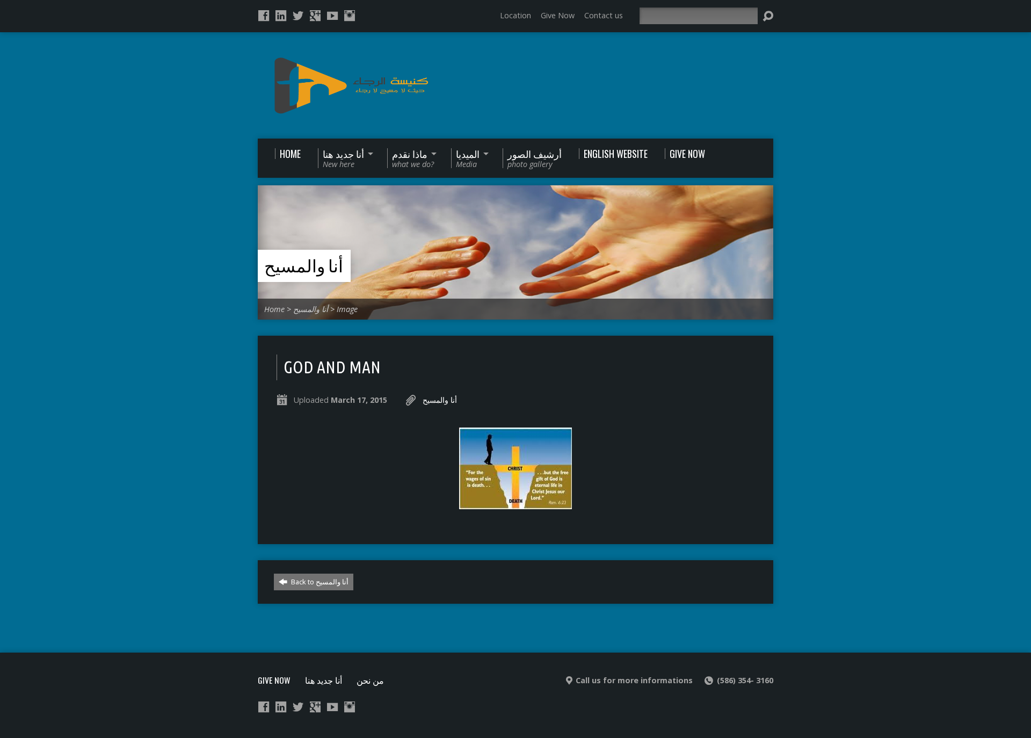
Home (274, 309)
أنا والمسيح (303, 266)
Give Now (558, 15)
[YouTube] (332, 15)
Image (347, 309)
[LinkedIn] (280, 15)
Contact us (603, 15)
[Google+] (315, 15)
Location (515, 15)
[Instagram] (349, 15)
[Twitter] (298, 15)
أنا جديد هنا (323, 680)
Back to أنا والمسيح (318, 582)
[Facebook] (263, 15)
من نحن (370, 680)
